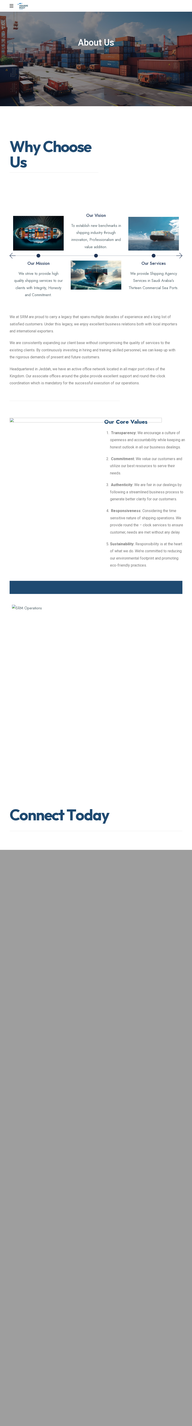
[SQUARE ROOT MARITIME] (22, 6)
